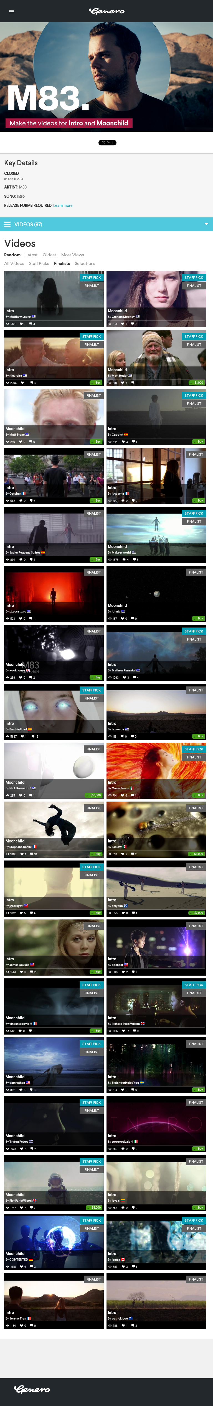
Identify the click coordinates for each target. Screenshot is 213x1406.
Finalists (62, 263)
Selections (85, 263)
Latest (32, 254)
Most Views (72, 254)
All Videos (14, 263)
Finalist (92, 285)
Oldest (49, 254)
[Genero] (32, 1392)
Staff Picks (39, 263)
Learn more (63, 205)
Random (12, 254)
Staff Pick (91, 277)
